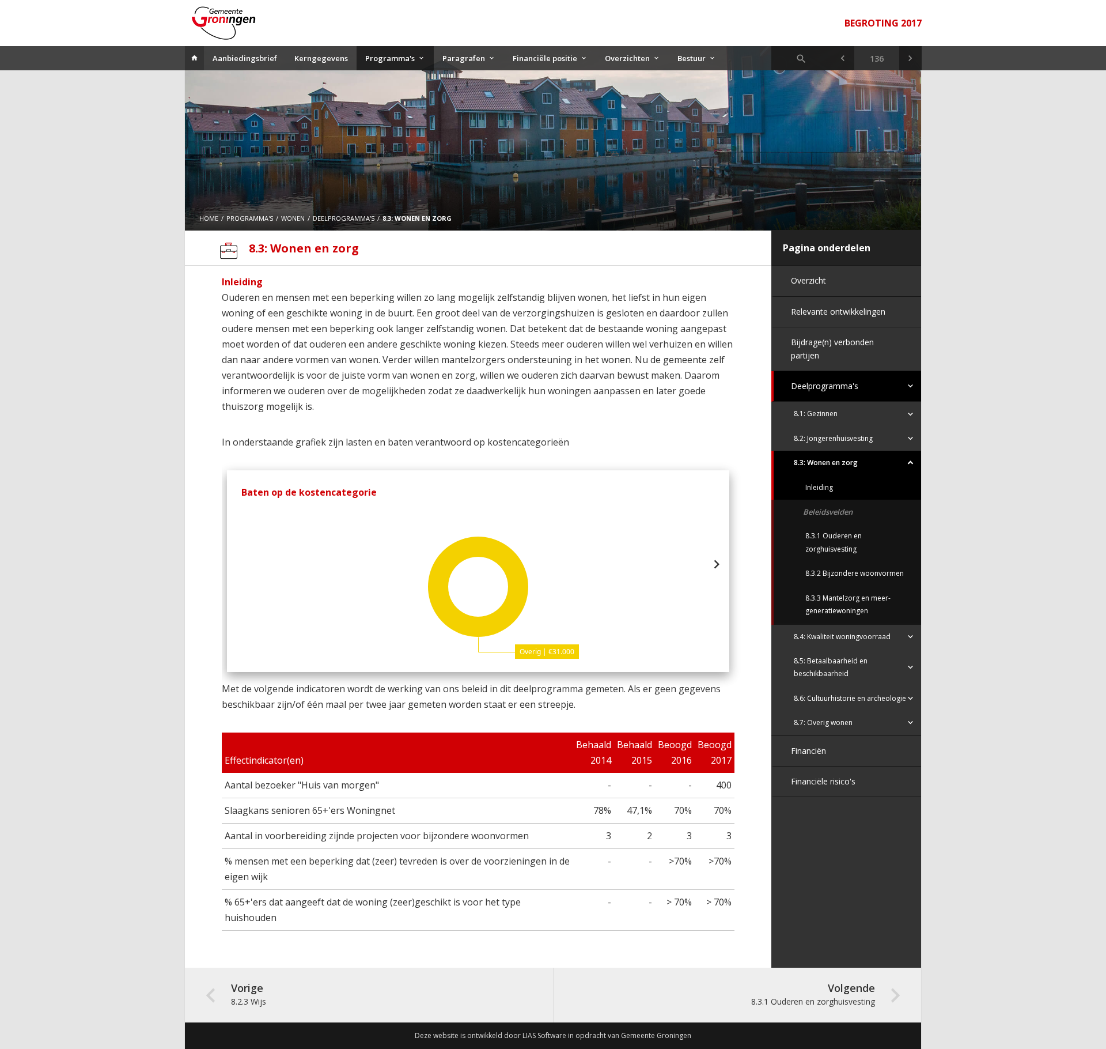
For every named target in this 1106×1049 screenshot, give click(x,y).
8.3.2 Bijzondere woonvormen (854, 573)
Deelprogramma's (824, 385)
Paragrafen (463, 58)
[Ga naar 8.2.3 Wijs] (842, 58)
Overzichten (627, 58)
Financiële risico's (823, 781)
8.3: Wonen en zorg (826, 462)
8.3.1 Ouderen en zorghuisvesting (833, 542)
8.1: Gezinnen (816, 413)
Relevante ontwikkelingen (838, 311)
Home (208, 218)
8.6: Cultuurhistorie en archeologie (850, 698)
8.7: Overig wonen (823, 722)
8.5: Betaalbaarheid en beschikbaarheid (831, 667)
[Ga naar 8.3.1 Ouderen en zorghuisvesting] (910, 58)
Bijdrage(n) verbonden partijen (832, 348)
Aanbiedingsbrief (245, 58)
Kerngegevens (321, 58)
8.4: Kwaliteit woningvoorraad (842, 637)
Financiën (808, 750)
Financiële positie (545, 58)
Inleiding (819, 487)
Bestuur (691, 58)
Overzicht (808, 280)
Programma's (390, 58)
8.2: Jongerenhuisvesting (833, 438)
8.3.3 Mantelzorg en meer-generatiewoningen (848, 604)
